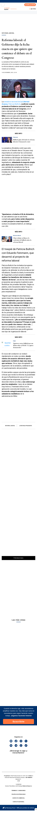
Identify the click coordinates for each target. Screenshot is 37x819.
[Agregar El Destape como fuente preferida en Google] (18, 76)
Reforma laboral (10, 425)
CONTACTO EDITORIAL (18, 801)
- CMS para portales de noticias (20, 808)
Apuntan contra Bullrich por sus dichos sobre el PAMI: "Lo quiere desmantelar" (23, 345)
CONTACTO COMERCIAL (18, 798)
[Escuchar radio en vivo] (2, 9)
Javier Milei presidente (25, 425)
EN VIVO (33, 9)
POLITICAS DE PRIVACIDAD (18, 794)
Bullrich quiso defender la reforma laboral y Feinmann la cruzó (24, 141)
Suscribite (19, 721)
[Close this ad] (36, 809)
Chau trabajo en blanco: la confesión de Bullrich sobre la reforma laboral (22, 240)
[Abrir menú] (2, 4)
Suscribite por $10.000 (30, 4)
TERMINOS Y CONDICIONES (18, 790)
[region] (18, 26)
